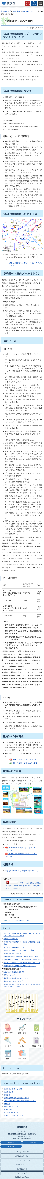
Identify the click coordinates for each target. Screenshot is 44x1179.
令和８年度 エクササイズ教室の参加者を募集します (22, 960)
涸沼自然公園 (8, 1092)
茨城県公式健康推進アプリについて (16, 978)
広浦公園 (7, 1104)
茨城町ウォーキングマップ (13, 981)
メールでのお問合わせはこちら (18, 920)
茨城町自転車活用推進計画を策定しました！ (20, 966)
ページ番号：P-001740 (35, 28)
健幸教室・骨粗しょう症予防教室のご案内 (19, 950)
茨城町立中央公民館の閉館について (16, 1098)
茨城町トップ (6, 11)
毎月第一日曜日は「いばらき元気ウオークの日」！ (22, 963)
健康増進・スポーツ (29, 11)
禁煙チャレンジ (9, 975)
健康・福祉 (16, 11)
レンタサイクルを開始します (14, 947)
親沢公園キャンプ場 (11, 1112)
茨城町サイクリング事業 (12, 953)
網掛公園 (7, 1095)
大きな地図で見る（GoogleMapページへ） (22, 871)
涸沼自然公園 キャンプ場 (13, 1089)
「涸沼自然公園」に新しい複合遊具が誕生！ (20, 1101)
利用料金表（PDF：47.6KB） (25, 759)
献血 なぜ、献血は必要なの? (14, 972)
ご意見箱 (33, 1143)
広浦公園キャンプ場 (11, 1107)
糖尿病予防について (11, 939)
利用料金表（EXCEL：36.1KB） (26, 763)
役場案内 (11, 1143)
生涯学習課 (8, 1109)
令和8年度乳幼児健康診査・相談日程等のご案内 (21, 956)
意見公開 (11, 1146)
